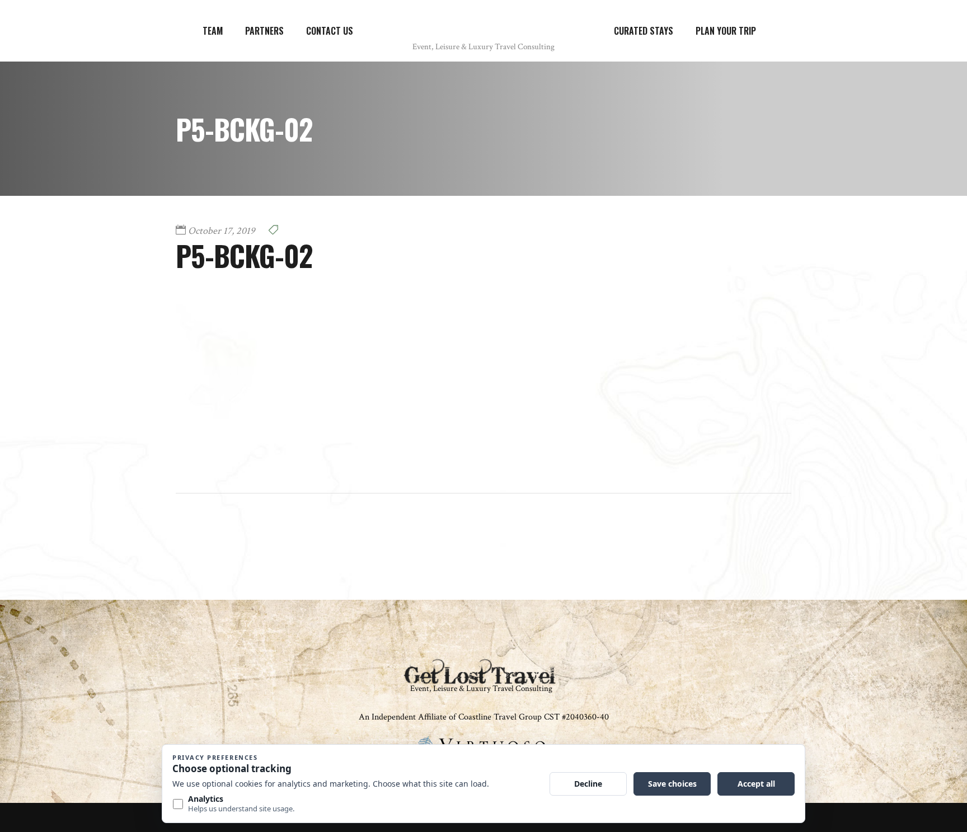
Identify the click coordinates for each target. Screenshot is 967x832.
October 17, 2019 (221, 230)
